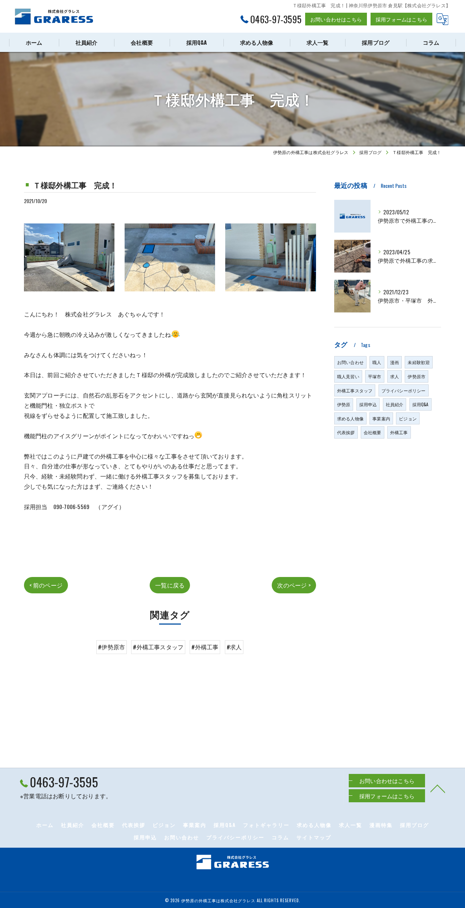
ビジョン (408, 418)
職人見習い (348, 376)
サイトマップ (313, 837)
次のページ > (293, 585)
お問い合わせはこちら (336, 19)
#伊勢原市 (111, 647)
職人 (376, 362)
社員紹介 (395, 404)
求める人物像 (350, 418)
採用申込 (368, 404)
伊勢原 (344, 404)
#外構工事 (204, 647)
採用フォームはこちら (401, 19)
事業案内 (381, 418)
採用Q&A (420, 404)
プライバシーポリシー (403, 390)
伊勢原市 (416, 376)
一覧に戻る (170, 585)
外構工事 (399, 432)
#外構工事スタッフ (158, 647)
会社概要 (372, 432)
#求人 (234, 647)
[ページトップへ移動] (437, 788)
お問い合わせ (350, 362)
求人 (394, 376)
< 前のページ (45, 585)
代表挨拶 (346, 432)
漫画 (394, 362)
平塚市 (374, 376)
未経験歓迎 (419, 362)
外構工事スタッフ (355, 390)
